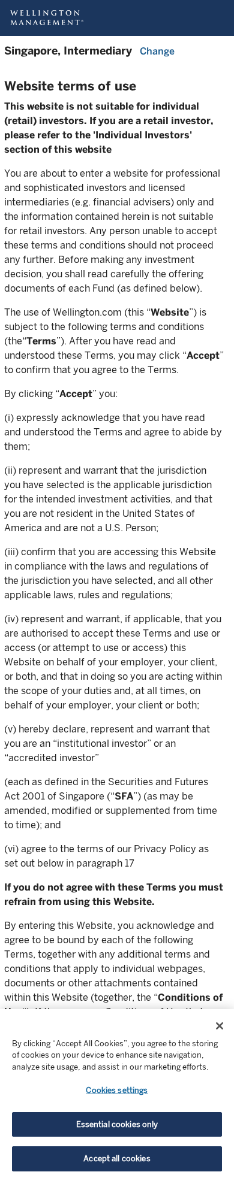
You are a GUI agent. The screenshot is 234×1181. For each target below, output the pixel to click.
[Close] (219, 1026)
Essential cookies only (117, 1124)
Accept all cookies (116, 1158)
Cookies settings (117, 1090)
